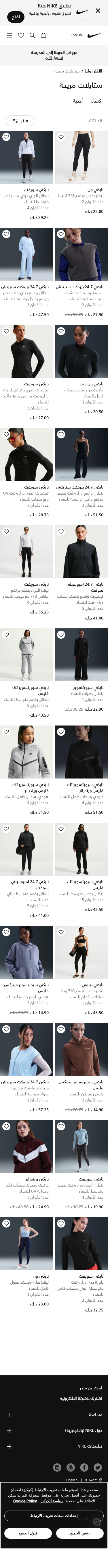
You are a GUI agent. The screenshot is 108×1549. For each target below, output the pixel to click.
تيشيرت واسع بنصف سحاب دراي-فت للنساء (80, 599)
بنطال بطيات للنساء (87, 694)
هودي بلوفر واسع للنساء (28, 997)
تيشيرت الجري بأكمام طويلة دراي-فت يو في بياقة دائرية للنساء (25, 396)
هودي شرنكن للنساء (86, 1094)
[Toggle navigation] (9, 35)
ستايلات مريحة (67, 71)
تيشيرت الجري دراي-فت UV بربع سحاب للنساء (26, 496)
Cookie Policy (25, 1501)
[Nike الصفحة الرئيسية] (94, 35)
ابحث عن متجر (91, 1388)
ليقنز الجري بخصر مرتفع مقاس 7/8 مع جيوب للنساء (26, 593)
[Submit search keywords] (32, 35)
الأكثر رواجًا (93, 71)
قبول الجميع (28, 1533)
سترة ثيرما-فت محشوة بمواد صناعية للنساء (84, 296)
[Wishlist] (61, 137)
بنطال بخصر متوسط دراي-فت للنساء (27, 897)
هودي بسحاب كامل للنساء (81, 797)
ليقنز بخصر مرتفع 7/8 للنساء (79, 196)
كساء (96, 101)
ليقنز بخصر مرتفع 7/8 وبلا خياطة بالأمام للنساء (81, 994)
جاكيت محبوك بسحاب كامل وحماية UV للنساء (26, 1188)
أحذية (78, 101)
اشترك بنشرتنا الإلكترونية (81, 1398)
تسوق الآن (54, 57)
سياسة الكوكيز (52, 1501)
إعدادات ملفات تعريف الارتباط (54, 1515)
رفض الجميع (80, 1533)
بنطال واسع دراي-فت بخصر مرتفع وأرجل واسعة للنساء (26, 296)
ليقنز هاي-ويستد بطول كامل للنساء (29, 1285)
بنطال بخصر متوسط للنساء (26, 700)
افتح (16, 17)
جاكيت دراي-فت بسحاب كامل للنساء (83, 393)
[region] (54, 1515)
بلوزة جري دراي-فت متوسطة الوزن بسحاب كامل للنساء (80, 1288)
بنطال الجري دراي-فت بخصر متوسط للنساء (26, 199)
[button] (94, 1480)
